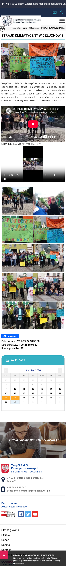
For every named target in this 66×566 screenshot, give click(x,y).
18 (24, 393)
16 (6, 393)
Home (24, 28)
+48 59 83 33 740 (61, 12)
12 (33, 389)
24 (15, 398)
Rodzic (5, 544)
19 (33, 393)
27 (42, 398)
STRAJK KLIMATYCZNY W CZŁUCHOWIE (32, 35)
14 (51, 389)
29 (60, 398)
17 (15, 393)
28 (51, 398)
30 (6, 402)
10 (15, 389)
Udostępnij (12, 336)
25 (24, 398)
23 (6, 398)
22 (60, 393)
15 (60, 389)
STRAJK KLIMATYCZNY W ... (52, 28)
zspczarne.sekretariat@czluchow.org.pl (55, 12)
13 (42, 389)
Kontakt (6, 549)
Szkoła (5, 535)
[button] (3, 4)
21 (51, 393)
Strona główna (10, 530)
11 (24, 389)
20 (42, 393)
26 (33, 398)
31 (15, 402)
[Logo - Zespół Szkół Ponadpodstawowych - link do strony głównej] (21, 21)
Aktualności (33, 28)
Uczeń (5, 540)
